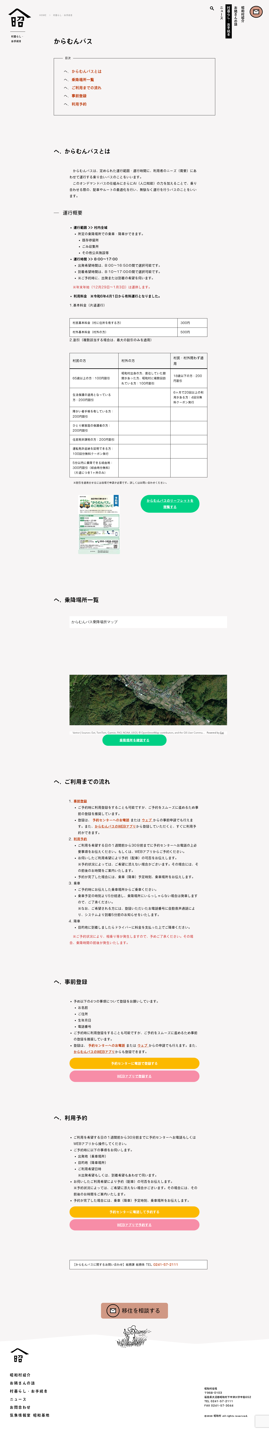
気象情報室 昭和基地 (30, 1415)
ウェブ (147, 820)
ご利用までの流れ (87, 88)
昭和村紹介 (242, 14)
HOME (42, 15)
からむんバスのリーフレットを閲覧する (170, 504)
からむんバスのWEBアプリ (115, 826)
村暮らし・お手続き (228, 21)
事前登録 (79, 96)
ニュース (221, 12)
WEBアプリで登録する (134, 1076)
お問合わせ (256, 12)
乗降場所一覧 (83, 79)
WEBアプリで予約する (134, 1225)
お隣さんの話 (235, 16)
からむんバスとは (87, 71)
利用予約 (79, 104)
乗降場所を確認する (135, 740)
